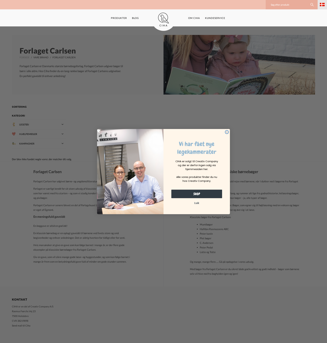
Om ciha (194, 18)
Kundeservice (215, 18)
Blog (135, 18)
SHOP (196, 194)
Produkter (119, 18)
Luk (196, 203)
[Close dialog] (227, 132)
